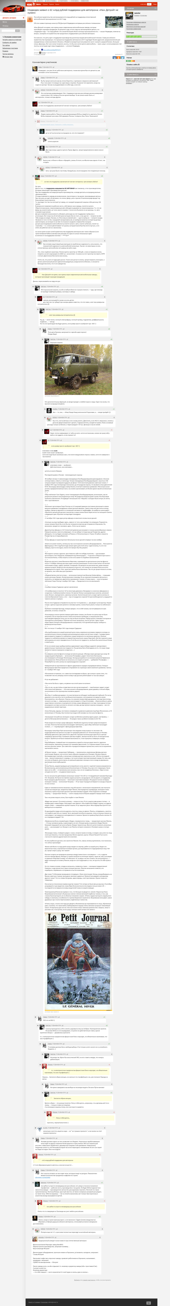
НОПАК (43, 90)
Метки (5, 22)
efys (47, 146)
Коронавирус (31, 1)
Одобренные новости (132, 24)
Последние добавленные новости (136, 22)
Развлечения (63, 1)
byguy (42, 176)
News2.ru (31, 1302)
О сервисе (37, 1302)
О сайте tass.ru (132, 42)
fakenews (48, 129)
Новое (57, 4)
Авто (38, 4)
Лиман (43, 77)
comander (50, 138)
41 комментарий (40, 54)
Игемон (40, 1216)
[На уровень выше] (33, 78)
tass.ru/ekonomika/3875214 (52, 50)
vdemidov (41, 1237)
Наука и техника (51, 1)
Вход (154, 4)
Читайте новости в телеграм (11, 40)
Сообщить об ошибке (9, 42)
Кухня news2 (74, 1)
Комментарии (85, 1)
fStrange (42, 121)
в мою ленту (143, 4)
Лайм (40, 67)
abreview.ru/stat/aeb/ (42, 1177)
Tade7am (43, 286)
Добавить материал (9, 18)
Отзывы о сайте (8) (133, 64)
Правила (5, 51)
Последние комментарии (133, 29)
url (53, 67)
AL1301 (45, 1128)
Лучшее (45, 4)
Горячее (51, 4)
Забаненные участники (10, 48)
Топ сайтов (6, 45)
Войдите (77, 1280)
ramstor (44, 52)
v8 (39, 102)
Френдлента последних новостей (135, 26)
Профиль (136, 15)
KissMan (55, 409)
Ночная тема (8, 57)
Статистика (143, 15)
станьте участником (89, 1280)
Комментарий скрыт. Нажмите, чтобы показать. (57, 124)
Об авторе (130, 8)
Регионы (5, 26)
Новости (40, 1)
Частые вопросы (8, 54)
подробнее (129, 83)
